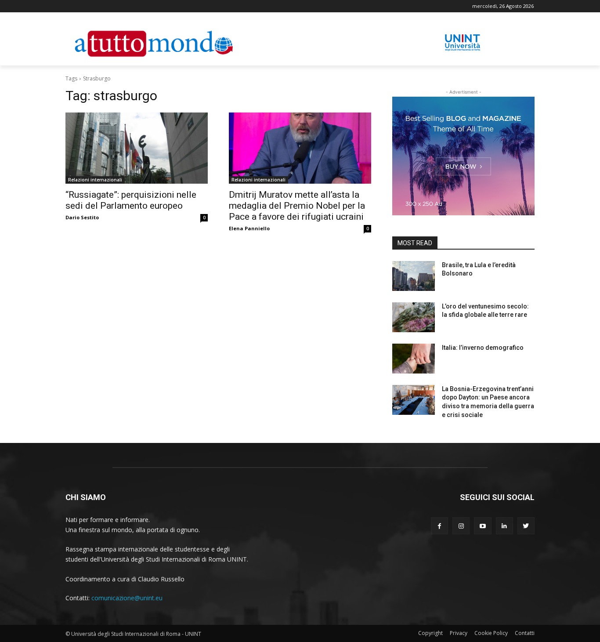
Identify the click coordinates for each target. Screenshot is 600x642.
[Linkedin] (504, 525)
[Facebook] (439, 525)
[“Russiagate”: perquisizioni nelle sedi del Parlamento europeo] (136, 148)
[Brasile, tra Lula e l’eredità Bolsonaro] (413, 276)
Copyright (430, 633)
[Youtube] (482, 525)
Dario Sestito (82, 217)
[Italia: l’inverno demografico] (413, 359)
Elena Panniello (249, 228)
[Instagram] (461, 525)
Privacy (458, 633)
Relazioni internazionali (95, 180)
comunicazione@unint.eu (127, 598)
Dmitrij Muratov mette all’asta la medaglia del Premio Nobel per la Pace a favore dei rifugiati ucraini (297, 205)
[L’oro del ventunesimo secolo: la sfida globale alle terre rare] (413, 317)
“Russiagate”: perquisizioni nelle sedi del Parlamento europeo (130, 200)
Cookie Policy (491, 633)
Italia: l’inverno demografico (483, 347)
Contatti (525, 633)
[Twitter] (526, 525)
